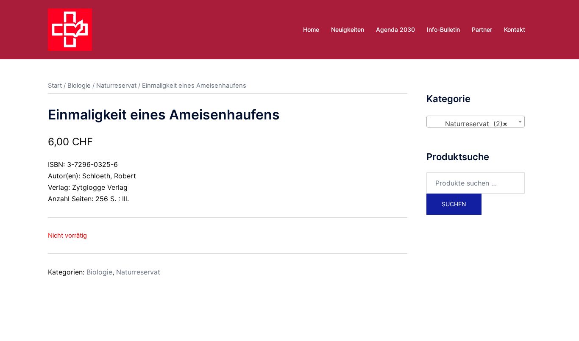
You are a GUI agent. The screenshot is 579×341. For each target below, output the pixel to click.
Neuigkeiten (347, 29)
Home (311, 29)
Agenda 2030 (395, 29)
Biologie (79, 85)
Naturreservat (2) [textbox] (473, 123)
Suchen (454, 204)
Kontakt (514, 29)
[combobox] (475, 122)
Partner (482, 29)
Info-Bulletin (443, 29)
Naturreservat (116, 85)
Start (55, 85)
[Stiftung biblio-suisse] (70, 29)
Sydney (229, 326)
